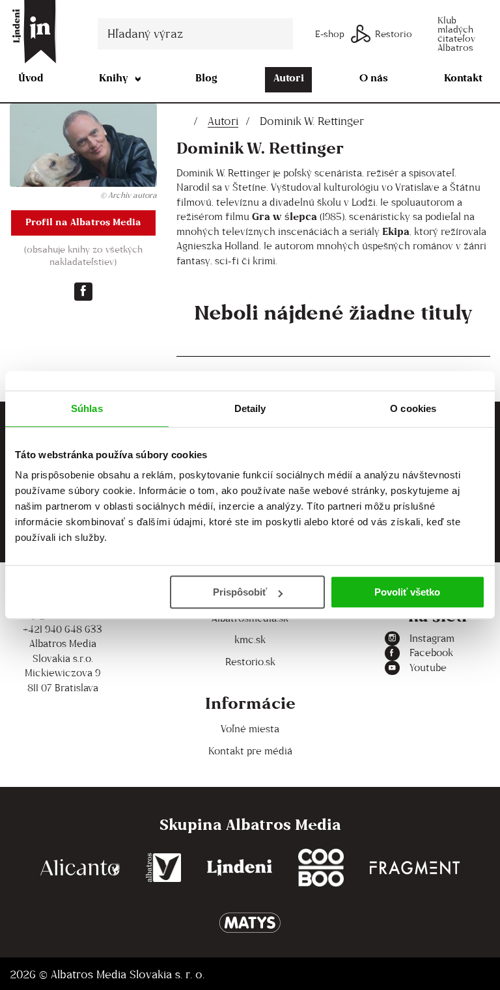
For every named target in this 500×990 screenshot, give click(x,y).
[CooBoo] (321, 868)
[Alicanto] (80, 868)
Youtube (428, 667)
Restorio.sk (250, 661)
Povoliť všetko (407, 592)
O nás (373, 78)
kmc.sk (250, 639)
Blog (206, 78)
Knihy (113, 78)
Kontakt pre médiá (250, 751)
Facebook (431, 652)
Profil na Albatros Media (83, 221)
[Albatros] (164, 868)
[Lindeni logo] (239, 868)
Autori (288, 78)
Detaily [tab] (250, 408)
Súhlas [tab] (87, 408)
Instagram (432, 638)
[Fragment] (415, 868)
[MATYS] (250, 923)
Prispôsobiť (240, 592)
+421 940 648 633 (62, 629)
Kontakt (463, 78)
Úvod (31, 78)
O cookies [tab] (413, 408)
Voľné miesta (250, 728)
